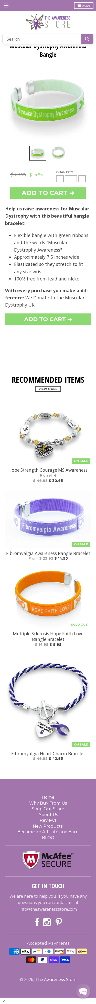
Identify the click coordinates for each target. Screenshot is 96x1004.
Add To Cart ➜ (48, 319)
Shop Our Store (48, 808)
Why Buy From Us (48, 803)
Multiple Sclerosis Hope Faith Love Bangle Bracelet (48, 636)
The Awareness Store (56, 979)
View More (48, 389)
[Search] (87, 39)
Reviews (48, 820)
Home (48, 797)
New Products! (48, 826)
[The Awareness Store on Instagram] (47, 922)
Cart (86, 5)
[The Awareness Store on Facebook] (36, 922)
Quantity (64, 172)
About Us (48, 814)
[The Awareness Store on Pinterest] (59, 922)
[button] (83, 991)
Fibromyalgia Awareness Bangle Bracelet (48, 553)
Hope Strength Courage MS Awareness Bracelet (48, 473)
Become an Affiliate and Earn (48, 831)
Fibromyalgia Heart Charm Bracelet (48, 754)
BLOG (48, 837)
